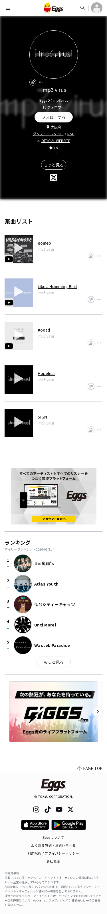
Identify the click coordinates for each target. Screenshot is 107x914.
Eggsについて (53, 837)
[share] (32, 82)
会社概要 (53, 861)
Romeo (44, 243)
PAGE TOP (92, 768)
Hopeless (46, 373)
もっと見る (54, 165)
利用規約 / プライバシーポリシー (53, 853)
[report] (40, 82)
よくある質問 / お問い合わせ (53, 845)
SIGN (42, 417)
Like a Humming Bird (57, 286)
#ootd (44, 330)
